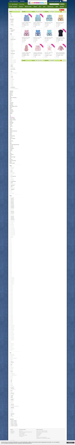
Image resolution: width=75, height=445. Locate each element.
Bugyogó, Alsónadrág (13, 97)
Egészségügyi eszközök (13, 106)
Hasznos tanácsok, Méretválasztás (41, 437)
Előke (10, 108)
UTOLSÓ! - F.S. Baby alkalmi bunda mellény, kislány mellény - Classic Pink (37, 53)
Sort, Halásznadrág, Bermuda (14, 144)
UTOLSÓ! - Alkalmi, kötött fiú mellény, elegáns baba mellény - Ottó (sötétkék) (60, 38)
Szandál (11, 149)
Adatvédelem (38, 435)
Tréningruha (12, 154)
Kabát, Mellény (20, 9)
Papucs (11, 134)
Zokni (10, 158)
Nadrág (11, 129)
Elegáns (11, 107)
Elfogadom (70, 442)
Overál (11, 133)
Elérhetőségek (21, 4)
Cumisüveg (11, 102)
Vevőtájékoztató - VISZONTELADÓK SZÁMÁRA (43, 438)
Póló (10, 139)
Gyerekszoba (50, 6)
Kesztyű (11, 121)
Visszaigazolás (21, 436)
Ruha (10, 142)
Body (10, 96)
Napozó (11, 132)
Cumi (10, 101)
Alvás (44, 6)
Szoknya (11, 150)
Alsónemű (11, 92)
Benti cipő (11, 95)
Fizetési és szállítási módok (23, 435)
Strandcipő (11, 147)
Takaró (11, 153)
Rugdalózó (11, 140)
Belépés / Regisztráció (13, 1)
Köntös (11, 124)
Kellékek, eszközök (13, 119)
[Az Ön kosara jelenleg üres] (60, 1)
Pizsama (11, 137)
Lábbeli (35, 6)
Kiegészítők (11, 122)
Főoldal (15, 9)
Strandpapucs (12, 148)
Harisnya (11, 112)
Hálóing (11, 113)
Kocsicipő (11, 123)
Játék (56, 6)
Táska (11, 155)
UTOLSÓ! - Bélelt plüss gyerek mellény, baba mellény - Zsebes (26, 23)
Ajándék (62, 6)
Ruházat (21, 6)
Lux (10, 127)
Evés (40, 6)
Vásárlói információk (39, 429)
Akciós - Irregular (13, 6)
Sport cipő (11, 145)
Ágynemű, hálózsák (13, 160)
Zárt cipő (11, 159)
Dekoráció (11, 103)
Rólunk (12, 429)
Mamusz (11, 128)
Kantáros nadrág (12, 118)
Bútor (10, 98)
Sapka (11, 143)
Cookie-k (37, 436)
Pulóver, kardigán (12, 138)
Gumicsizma (12, 111)
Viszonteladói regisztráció (54, 1)
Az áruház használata (22, 429)
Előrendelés (22, 1)
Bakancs (11, 93)
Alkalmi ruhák (28, 6)
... (62, 11)
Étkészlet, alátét (12, 163)
